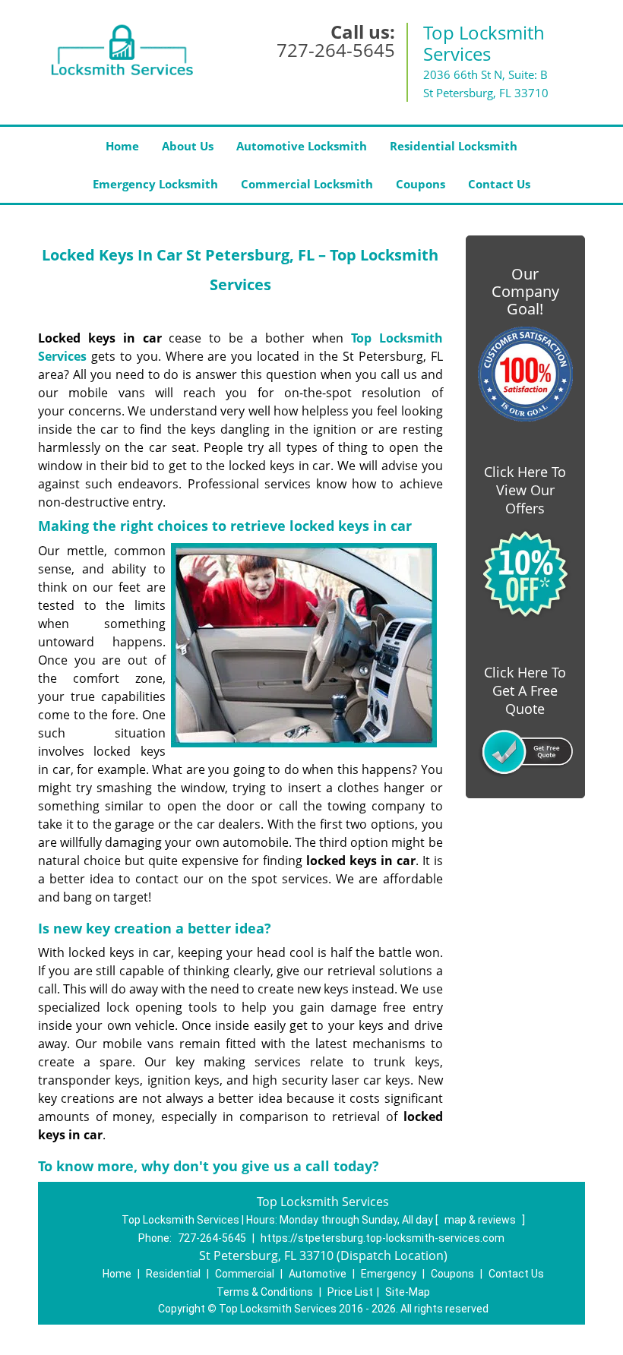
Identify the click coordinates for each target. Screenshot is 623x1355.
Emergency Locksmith (155, 183)
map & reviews (481, 1220)
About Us (187, 145)
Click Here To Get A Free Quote (525, 690)
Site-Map (407, 1292)
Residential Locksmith (453, 145)
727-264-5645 (336, 49)
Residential (173, 1274)
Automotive (317, 1274)
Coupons (420, 183)
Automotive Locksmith (301, 145)
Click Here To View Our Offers (525, 490)
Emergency (388, 1274)
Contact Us (499, 183)
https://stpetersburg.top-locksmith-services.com (382, 1238)
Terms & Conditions (265, 1292)
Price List (350, 1292)
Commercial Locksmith (307, 183)
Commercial (244, 1274)
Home (122, 145)
